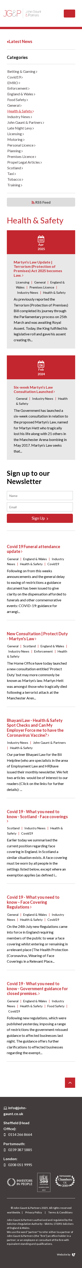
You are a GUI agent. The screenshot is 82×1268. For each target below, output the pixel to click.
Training (14, 185)
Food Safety (17, 99)
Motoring (15, 139)
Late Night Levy (20, 128)
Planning (14, 151)
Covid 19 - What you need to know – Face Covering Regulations (33, 902)
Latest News (20, 41)
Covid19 (14, 77)
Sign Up (39, 518)
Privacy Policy (33, 1212)
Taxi (11, 173)
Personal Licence (20, 145)
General (13, 105)
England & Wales (20, 94)
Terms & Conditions (60, 1212)
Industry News (19, 116)
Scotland (14, 168)
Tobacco (14, 179)
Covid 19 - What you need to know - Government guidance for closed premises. (37, 988)
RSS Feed (43, 202)
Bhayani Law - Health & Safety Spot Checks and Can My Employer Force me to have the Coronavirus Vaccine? (35, 728)
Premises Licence (21, 156)
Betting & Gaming (21, 71)
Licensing (15, 134)
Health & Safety (20, 111)
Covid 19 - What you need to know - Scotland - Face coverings (37, 814)
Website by (64, 1254)
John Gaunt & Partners (22, 13)
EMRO (13, 83)
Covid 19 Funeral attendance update (33, 549)
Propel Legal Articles (24, 162)
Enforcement (17, 88)
